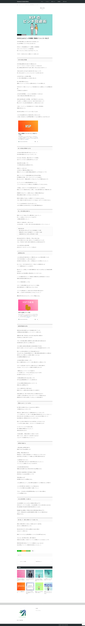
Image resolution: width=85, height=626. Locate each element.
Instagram (20, 620)
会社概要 (37, 608)
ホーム (42, 1)
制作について (53, 1)
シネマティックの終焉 (23, 561)
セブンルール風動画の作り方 (20, 592)
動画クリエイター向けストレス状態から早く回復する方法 (20, 579)
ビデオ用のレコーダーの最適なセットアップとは (48, 579)
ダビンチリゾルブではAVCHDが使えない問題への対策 (39, 579)
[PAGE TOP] (42, 604)
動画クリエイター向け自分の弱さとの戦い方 (39, 592)
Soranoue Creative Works (23, 1)
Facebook (19, 620)
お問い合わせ (65, 1)
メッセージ (47, 1)
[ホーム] (17, 3)
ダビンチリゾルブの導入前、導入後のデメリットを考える (30, 592)
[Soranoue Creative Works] (22, 613)
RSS (22, 620)
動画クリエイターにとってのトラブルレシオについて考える (48, 592)
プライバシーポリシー (38, 610)
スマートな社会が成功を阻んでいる (30, 579)
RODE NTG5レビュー (39, 561)
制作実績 (59, 1)
